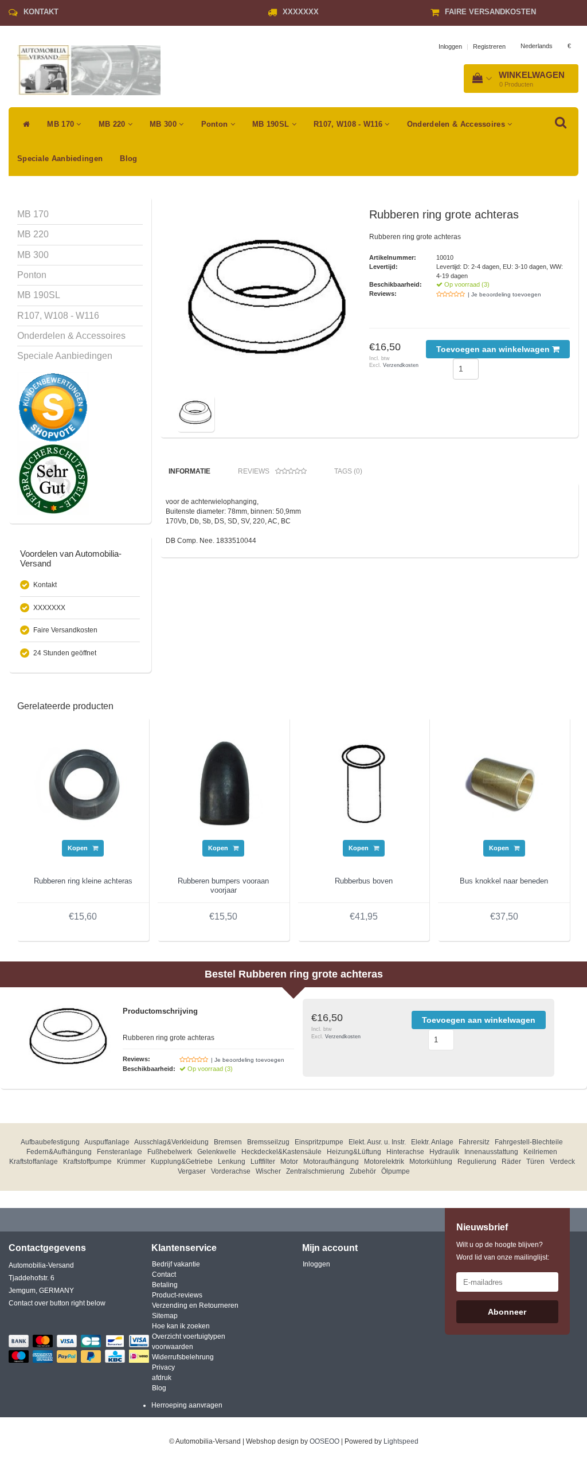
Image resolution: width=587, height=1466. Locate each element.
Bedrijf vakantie (176, 1264)
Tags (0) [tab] (348, 471)
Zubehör (363, 1171)
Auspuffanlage (107, 1142)
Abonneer (507, 1311)
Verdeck (562, 1162)
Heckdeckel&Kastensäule (281, 1152)
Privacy (163, 1367)
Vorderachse (231, 1171)
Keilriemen (540, 1152)
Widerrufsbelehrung (183, 1357)
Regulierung (476, 1162)
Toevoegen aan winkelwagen (494, 349)
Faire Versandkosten (490, 11)
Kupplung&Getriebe (182, 1162)
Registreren (489, 46)
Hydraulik (444, 1152)
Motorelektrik (384, 1162)
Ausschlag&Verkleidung (171, 1142)
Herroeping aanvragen (186, 1405)
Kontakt (41, 11)
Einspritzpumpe (319, 1142)
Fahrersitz (474, 1142)
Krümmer (131, 1162)
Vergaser (192, 1171)
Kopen (78, 848)
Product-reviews (177, 1295)
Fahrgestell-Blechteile (529, 1142)
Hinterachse (405, 1152)
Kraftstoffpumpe (87, 1162)
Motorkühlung (430, 1162)
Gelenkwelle (216, 1152)
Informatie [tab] (189, 471)
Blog (128, 158)
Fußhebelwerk (169, 1152)
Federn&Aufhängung (59, 1152)
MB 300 (164, 124)
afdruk (161, 1378)
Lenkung (231, 1162)
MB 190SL (272, 124)
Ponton (215, 124)
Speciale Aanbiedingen (60, 158)
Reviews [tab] (253, 471)
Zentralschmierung (315, 1171)
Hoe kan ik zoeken (181, 1326)
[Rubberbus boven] (364, 783)
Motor (289, 1162)
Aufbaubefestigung (50, 1142)
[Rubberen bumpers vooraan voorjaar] (223, 783)
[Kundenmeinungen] (53, 407)
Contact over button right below (57, 1303)
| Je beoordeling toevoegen (504, 294)
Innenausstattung (491, 1152)
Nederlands (537, 45)
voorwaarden (172, 1347)
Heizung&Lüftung (354, 1152)
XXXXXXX (301, 11)
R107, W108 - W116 (349, 124)
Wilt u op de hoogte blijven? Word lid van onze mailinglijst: (502, 1251)
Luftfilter (263, 1162)
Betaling (165, 1285)
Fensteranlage (119, 1152)
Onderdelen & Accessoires (457, 124)
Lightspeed (400, 1441)
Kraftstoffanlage (33, 1162)
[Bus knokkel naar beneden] (504, 783)
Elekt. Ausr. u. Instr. (377, 1142)
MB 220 (113, 124)
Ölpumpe (395, 1171)
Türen (535, 1162)
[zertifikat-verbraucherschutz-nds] (53, 479)
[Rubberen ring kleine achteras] (83, 783)
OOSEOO (324, 1441)
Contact (164, 1274)
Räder (511, 1162)
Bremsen (228, 1142)
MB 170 (61, 124)
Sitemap (165, 1316)
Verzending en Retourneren (195, 1305)
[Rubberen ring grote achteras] (269, 300)
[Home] (23, 124)
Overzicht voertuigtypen (188, 1336)
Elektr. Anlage (432, 1142)
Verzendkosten (400, 365)
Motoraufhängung (331, 1162)
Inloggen (450, 46)
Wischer (268, 1171)
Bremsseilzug (268, 1142)
